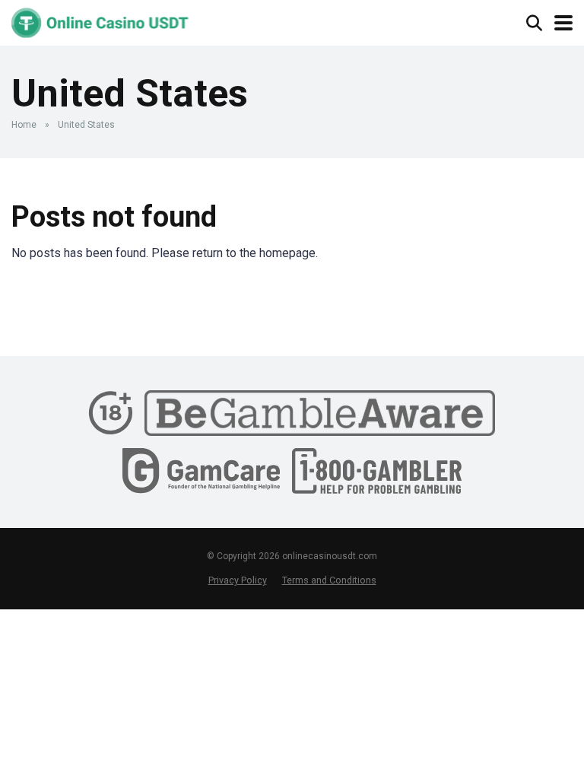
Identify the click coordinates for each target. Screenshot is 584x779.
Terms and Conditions (329, 580)
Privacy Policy (237, 580)
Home (23, 124)
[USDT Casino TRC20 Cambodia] (100, 21)
